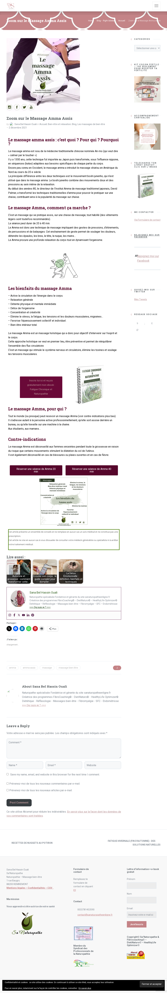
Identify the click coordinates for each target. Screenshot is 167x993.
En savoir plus (85, 988)
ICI (74, 890)
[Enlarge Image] (43, 74)
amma (12, 667)
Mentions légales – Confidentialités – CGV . (30, 888)
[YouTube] (152, 330)
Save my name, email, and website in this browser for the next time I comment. (55, 774)
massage (47, 667)
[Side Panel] (156, 6)
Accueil (43, 124)
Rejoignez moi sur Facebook (147, 236)
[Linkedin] (28, 615)
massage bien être (68, 667)
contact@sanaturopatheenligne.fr (95, 914)
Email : (130, 908)
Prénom (131, 879)
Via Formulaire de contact (147, 220)
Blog (74, 124)
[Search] (147, 6)
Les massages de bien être (91, 124)
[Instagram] (9, 615)
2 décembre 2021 (18, 127)
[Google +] (145, 323)
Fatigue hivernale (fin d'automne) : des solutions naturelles (134, 843)
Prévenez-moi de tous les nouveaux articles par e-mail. (40, 790)
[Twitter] (18, 615)
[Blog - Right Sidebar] (83, 843)
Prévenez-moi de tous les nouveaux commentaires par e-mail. (44, 783)
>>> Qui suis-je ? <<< (40, 607)
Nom (129, 893)
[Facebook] (14, 615)
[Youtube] (23, 615)
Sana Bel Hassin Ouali (26, 124)
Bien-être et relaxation (59, 124)
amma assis (29, 667)
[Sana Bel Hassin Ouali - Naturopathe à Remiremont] (11, 6)
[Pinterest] (32, 615)
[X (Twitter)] (145, 330)
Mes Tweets (140, 299)
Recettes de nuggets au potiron (32, 843)
